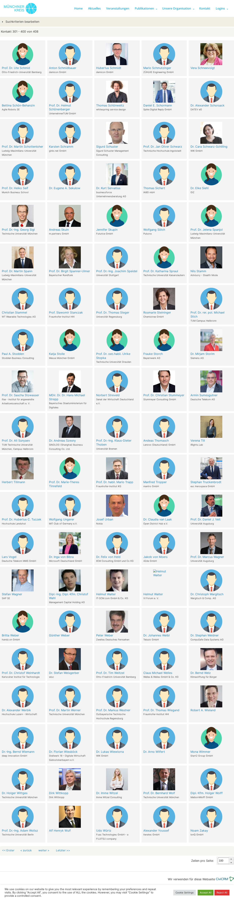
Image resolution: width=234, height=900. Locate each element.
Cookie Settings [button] (185, 892)
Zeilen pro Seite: (202, 861)
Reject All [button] (222, 892)
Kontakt (204, 8)
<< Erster (8, 850)
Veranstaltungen (117, 8)
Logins (220, 8)
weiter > (44, 850)
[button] (231, 859)
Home (78, 8)
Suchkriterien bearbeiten (22, 21)
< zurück (26, 850)
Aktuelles (94, 8)
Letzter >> (63, 850)
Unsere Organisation (176, 8)
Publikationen (144, 8)
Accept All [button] (205, 892)
